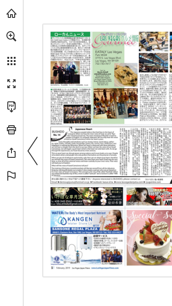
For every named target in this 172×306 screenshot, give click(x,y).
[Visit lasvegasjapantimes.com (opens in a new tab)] (11, 13)
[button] (11, 36)
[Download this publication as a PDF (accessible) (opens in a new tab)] (11, 106)
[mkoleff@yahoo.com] (102, 74)
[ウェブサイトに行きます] (128, 182)
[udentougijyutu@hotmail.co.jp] (73, 182)
